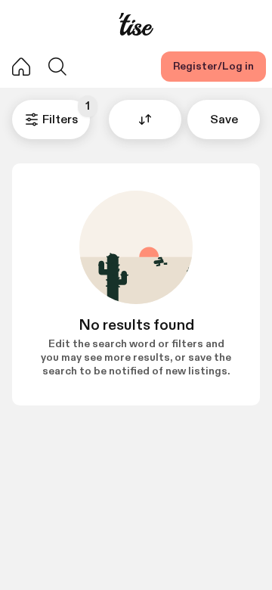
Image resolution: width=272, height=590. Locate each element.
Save (224, 120)
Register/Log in (213, 66)
